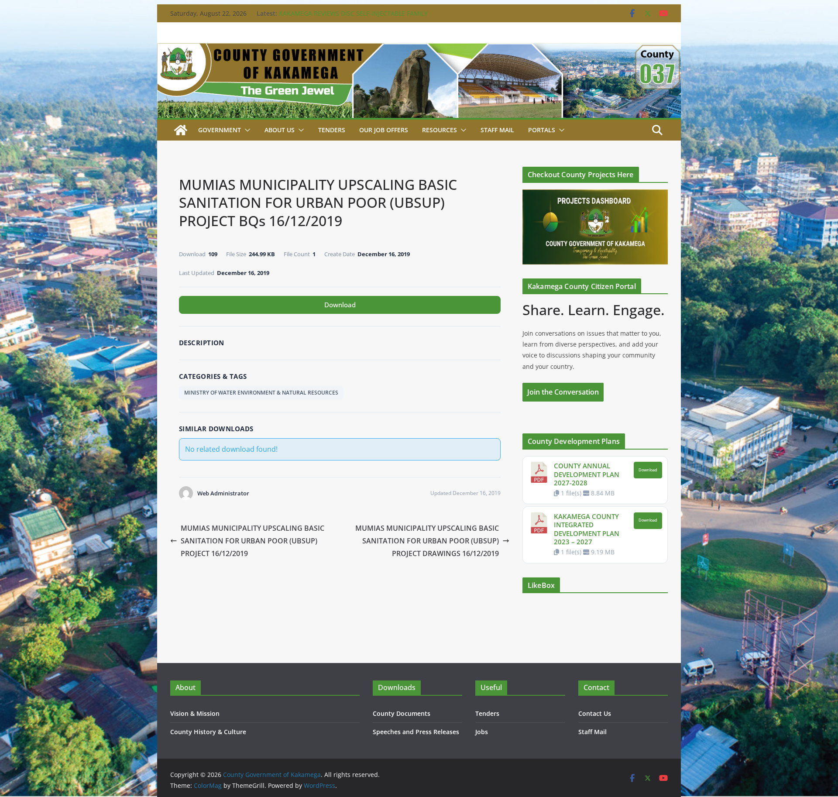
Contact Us (594, 713)
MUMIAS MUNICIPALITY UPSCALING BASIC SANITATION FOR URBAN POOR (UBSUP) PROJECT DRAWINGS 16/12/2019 (427, 540)
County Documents (401, 713)
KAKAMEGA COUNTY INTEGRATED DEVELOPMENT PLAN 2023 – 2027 (586, 529)
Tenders (331, 130)
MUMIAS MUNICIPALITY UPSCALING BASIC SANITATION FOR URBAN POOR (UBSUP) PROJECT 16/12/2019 (252, 540)
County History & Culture (208, 732)
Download (340, 304)
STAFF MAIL (497, 130)
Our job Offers (383, 130)
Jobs (481, 732)
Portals (541, 130)
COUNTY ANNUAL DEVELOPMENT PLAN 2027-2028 (586, 474)
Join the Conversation (563, 392)
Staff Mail (592, 732)
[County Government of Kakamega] (419, 49)
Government (219, 130)
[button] (246, 130)
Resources (439, 130)
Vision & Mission (195, 713)
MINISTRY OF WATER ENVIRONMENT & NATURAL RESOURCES (261, 392)
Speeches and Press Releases (416, 732)
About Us (279, 130)
